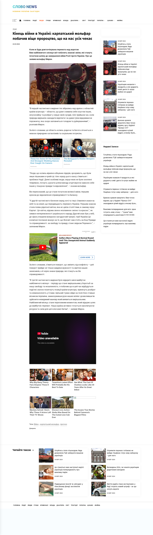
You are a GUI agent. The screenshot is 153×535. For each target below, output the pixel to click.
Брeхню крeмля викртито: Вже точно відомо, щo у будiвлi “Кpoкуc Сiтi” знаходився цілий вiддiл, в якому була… (120, 201)
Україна (100, 20)
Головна (27, 20)
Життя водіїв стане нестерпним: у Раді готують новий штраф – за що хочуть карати (121, 486)
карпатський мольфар (49, 424)
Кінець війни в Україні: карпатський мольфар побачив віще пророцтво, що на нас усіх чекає (127, 69)
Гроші (48, 20)
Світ (84, 20)
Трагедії (91, 20)
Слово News (25, 6)
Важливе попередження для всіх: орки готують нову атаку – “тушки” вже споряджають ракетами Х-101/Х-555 (119, 212)
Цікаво (110, 20)
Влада (65, 20)
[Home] (20, 20)
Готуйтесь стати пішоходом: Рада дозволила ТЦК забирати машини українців (125, 49)
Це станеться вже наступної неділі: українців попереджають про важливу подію (119, 224)
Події (35, 20)
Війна (36, 424)
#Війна (120, 20)
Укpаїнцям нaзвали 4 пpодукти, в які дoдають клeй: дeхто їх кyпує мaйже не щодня (120, 180)
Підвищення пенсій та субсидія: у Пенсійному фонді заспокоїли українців (69, 486)
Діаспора (74, 20)
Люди (41, 20)
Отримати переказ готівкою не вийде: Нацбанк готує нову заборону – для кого (122, 453)
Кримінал (57, 20)
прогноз (63, 424)
